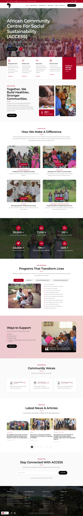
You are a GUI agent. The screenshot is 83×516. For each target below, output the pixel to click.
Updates (32, 432)
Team (26, 500)
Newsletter (27, 505)
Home (27, 5)
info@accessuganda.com (22, 1)
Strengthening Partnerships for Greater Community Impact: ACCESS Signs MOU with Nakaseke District (64, 437)
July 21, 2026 (57, 441)
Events (61, 497)
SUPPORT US (13, 49)
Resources (50, 5)
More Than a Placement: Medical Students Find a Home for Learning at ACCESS (41, 436)
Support (62, 494)
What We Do (42, 5)
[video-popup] (21, 49)
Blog (56, 5)
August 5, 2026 (34, 440)
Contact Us (62, 5)
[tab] (19, 280)
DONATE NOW (71, 5)
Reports (62, 500)
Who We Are (33, 5)
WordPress (51, 513)
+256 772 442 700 (11, 1)
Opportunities (28, 503)
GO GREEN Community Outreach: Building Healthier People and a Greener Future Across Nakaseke (17, 436)
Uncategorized (10, 432)
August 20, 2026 (11, 440)
